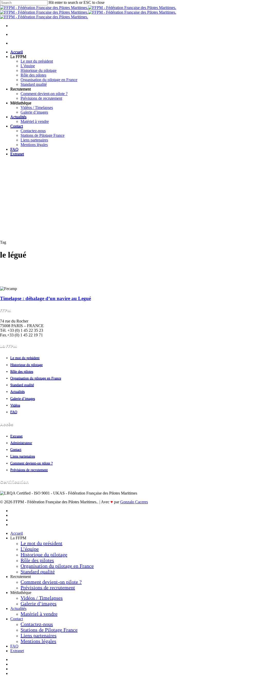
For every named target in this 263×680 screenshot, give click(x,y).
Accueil (16, 533)
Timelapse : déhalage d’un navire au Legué (45, 298)
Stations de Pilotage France (49, 630)
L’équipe (30, 549)
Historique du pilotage (26, 365)
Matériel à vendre (39, 614)
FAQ (13, 412)
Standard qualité (22, 385)
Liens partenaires (22, 456)
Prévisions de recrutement (29, 470)
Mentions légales (38, 641)
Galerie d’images (22, 399)
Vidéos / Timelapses (42, 598)
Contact (15, 450)
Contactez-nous (37, 624)
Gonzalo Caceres (134, 502)
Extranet (16, 436)
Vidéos (15, 405)
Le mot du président (25, 358)
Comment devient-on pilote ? (31, 463)
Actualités (17, 392)
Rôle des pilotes (21, 371)
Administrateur (21, 443)
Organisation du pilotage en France (35, 378)
